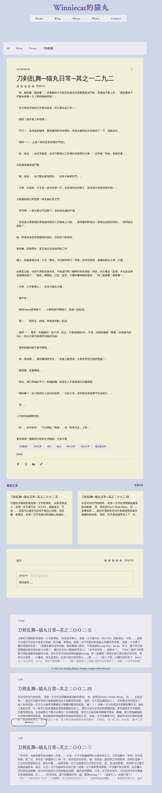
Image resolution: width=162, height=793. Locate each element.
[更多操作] (132, 69)
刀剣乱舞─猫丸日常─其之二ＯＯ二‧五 (34, 497)
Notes (19, 48)
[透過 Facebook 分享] (17, 464)
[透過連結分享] (41, 464)
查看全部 (138, 485)
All (8, 48)
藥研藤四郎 (100, 446)
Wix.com (105, 668)
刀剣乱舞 (37, 446)
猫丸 (49, 446)
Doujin (33, 48)
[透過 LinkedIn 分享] (33, 464)
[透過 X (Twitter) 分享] (25, 464)
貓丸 (59, 446)
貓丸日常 (71, 446)
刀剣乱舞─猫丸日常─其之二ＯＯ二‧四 (105, 497)
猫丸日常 (85, 446)
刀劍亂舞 (48, 48)
